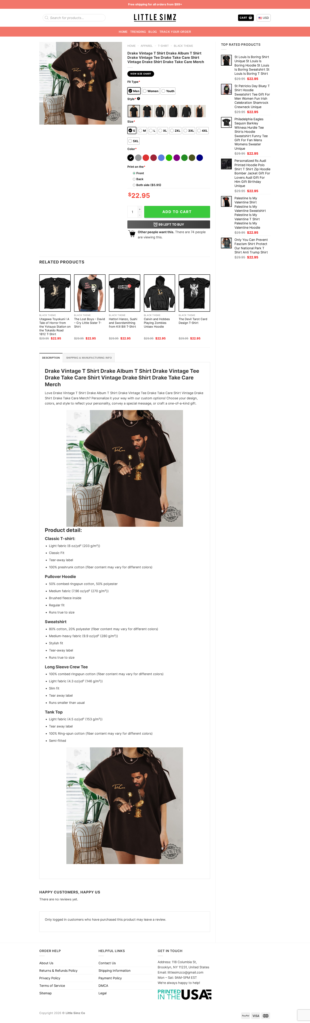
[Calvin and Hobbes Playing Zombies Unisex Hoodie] (159, 293)
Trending (138, 31)
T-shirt (163, 45)
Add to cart (177, 212)
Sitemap (45, 993)
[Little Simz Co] (155, 18)
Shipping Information (114, 970)
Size (131, 121)
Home (123, 31)
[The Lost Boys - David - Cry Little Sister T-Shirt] (89, 293)
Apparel (147, 45)
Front (140, 173)
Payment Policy (110, 978)
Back (139, 179)
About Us (46, 963)
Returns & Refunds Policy (58, 970)
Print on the (136, 166)
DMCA (103, 986)
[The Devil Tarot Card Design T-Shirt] (194, 293)
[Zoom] (44, 120)
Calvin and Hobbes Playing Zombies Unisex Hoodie (157, 322)
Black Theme (183, 45)
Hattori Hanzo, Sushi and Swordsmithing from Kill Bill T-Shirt (123, 322)
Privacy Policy (49, 978)
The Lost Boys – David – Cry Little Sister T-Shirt (89, 322)
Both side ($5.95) (148, 185)
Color (132, 149)
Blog (152, 31)
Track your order (175, 31)
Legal (102, 993)
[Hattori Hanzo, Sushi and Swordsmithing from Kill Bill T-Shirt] (124, 293)
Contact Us (107, 963)
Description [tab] (51, 357)
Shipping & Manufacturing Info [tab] (89, 357)
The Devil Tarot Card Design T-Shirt (193, 321)
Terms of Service (52, 986)
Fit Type (133, 82)
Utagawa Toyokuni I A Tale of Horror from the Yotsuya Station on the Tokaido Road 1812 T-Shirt (55, 326)
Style (133, 99)
